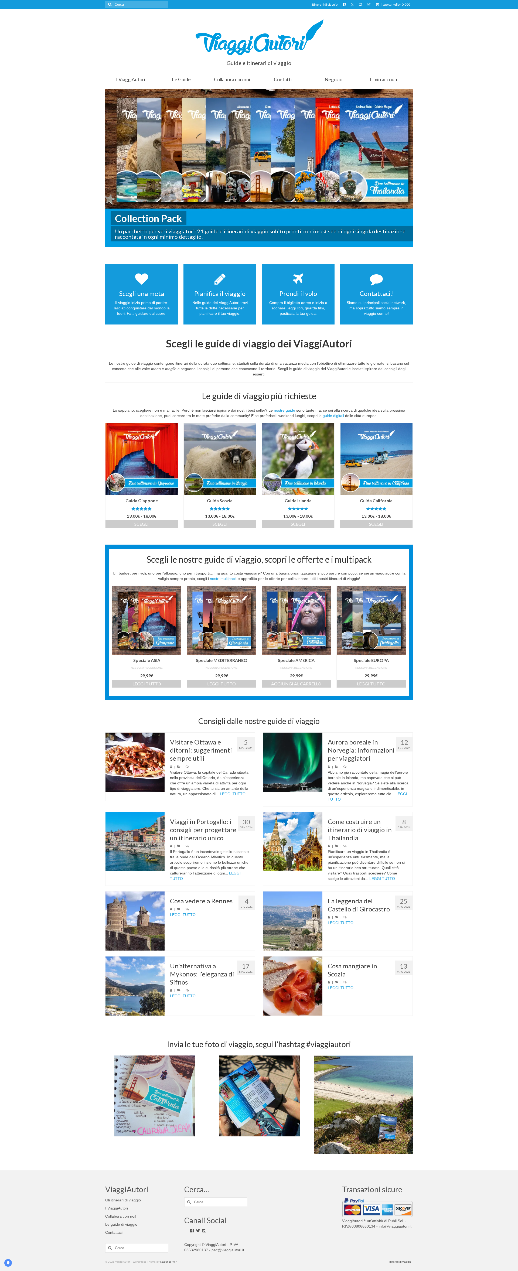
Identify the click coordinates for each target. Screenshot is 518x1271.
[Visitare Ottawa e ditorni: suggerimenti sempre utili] (135, 762)
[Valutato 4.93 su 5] (141, 509)
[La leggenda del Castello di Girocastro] (292, 921)
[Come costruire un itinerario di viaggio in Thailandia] (292, 841)
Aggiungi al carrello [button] (296, 683)
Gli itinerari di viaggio (123, 1200)
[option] (155, 1095)
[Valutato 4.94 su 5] (220, 509)
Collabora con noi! (120, 1216)
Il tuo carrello (395, 4)
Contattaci (113, 1232)
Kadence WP (168, 1261)
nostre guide (284, 410)
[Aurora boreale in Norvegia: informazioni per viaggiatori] (292, 762)
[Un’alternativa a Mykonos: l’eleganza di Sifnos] (135, 986)
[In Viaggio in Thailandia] (259, 1095)
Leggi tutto (146, 683)
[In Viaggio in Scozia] (363, 1104)
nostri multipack (223, 578)
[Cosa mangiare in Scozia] (292, 986)
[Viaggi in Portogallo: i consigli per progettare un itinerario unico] (135, 841)
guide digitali (333, 416)
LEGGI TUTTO (233, 794)
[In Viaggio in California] (154, 1095)
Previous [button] (110, 1105)
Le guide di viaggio (121, 1224)
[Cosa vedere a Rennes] (135, 921)
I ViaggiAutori (116, 1208)
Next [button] (408, 1105)
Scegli (141, 524)
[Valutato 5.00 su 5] (298, 509)
